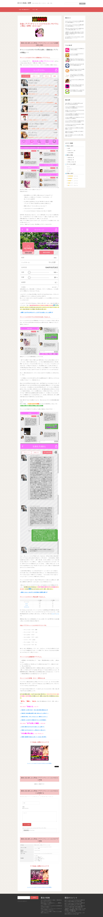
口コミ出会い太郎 (24, 3)
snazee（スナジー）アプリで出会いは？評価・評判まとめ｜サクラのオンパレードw (77, 75)
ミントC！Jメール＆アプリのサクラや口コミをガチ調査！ (39, 763)
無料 (69, 148)
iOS (69, 166)
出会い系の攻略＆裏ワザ (24, 9)
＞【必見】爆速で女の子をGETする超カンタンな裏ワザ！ (32, 726)
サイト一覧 (35, 9)
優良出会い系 (71, 157)
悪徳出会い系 (71, 159)
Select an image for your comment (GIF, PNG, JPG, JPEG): (34, 828)
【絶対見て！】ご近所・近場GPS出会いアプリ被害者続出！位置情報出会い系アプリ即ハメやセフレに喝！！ (74, 33)
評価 (23, 806)
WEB (69, 171)
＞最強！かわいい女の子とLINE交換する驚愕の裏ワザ (33, 592)
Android (69, 168)
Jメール (26, 605)
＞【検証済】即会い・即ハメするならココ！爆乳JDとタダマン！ (34, 716)
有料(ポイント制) (71, 150)
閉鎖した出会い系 (72, 161)
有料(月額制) (70, 152)
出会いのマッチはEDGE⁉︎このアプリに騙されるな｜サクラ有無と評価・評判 (77, 60)
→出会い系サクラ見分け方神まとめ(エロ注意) (31, 405)
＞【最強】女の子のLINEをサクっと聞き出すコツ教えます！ (33, 730)
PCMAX (26, 603)
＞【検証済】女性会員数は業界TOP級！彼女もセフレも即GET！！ (34, 713)
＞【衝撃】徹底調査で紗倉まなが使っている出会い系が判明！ (33, 736)
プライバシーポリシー (22, 901)
